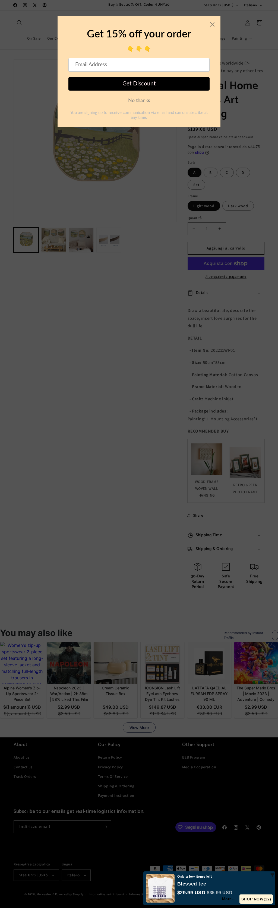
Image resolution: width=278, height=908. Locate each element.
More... (229, 899)
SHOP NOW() (256, 899)
